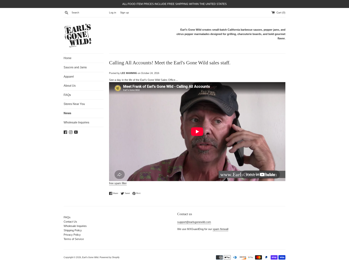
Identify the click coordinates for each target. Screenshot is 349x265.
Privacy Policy (72, 234)
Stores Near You (74, 103)
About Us (70, 85)
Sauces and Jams (75, 67)
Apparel (69, 76)
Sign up (124, 12)
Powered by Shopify (109, 257)
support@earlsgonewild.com (194, 221)
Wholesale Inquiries (76, 122)
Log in (112, 12)
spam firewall (220, 229)
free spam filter (118, 183)
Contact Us (70, 221)
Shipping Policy (73, 230)
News (67, 113)
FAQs (67, 94)
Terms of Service (74, 239)
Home (67, 58)
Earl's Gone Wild (90, 257)
